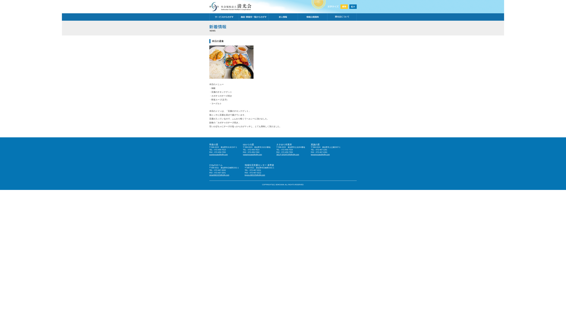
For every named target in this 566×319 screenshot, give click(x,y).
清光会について (342, 17)
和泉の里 (213, 144)
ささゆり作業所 (284, 144)
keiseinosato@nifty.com (320, 155)
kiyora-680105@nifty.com (255, 175)
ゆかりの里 (248, 144)
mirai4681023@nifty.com (219, 175)
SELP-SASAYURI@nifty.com (287, 155)
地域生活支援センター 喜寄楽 (259, 165)
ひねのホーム (216, 165)
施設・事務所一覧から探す (253, 17)
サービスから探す (224, 17)
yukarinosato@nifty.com (252, 155)
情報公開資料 (312, 17)
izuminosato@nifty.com (218, 155)
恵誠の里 (315, 144)
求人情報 (283, 17)
